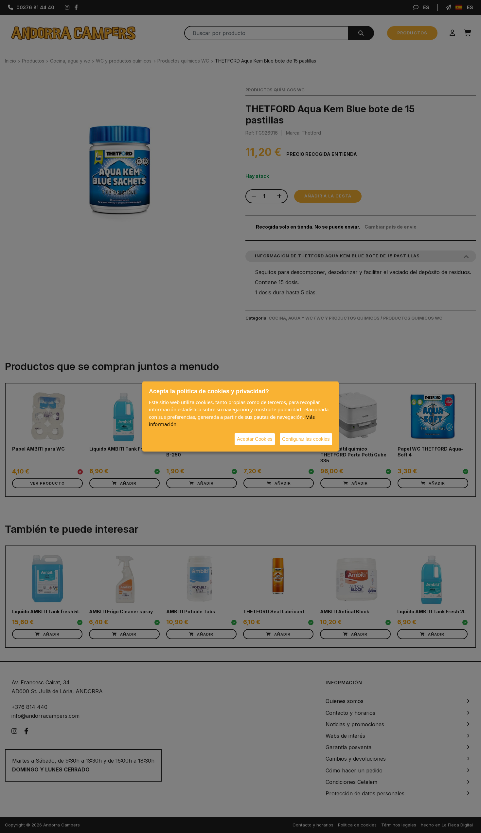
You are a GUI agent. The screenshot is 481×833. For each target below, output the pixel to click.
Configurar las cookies (306, 439)
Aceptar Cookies (255, 439)
